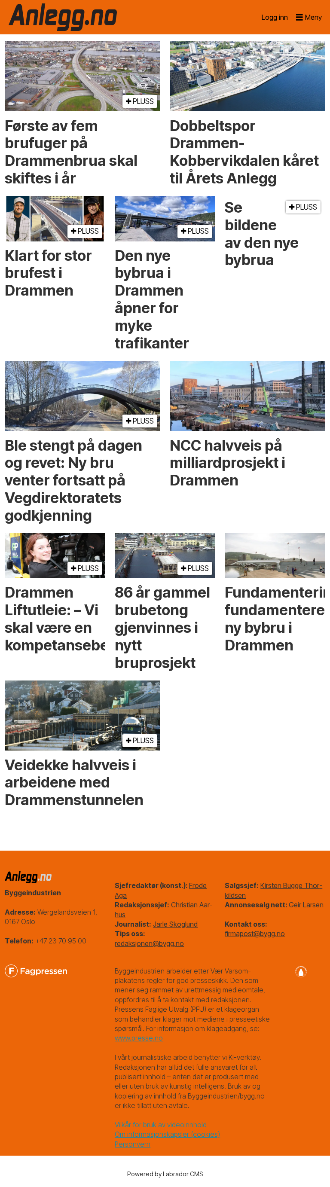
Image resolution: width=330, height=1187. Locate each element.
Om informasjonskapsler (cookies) (167, 1134)
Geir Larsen (306, 904)
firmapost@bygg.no (255, 933)
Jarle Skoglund (175, 924)
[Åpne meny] (308, 17)
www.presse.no (139, 1038)
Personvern (132, 1144)
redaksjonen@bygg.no (149, 943)
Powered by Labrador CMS (165, 1174)
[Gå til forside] (63, 17)
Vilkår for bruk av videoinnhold (161, 1124)
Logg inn (275, 17)
